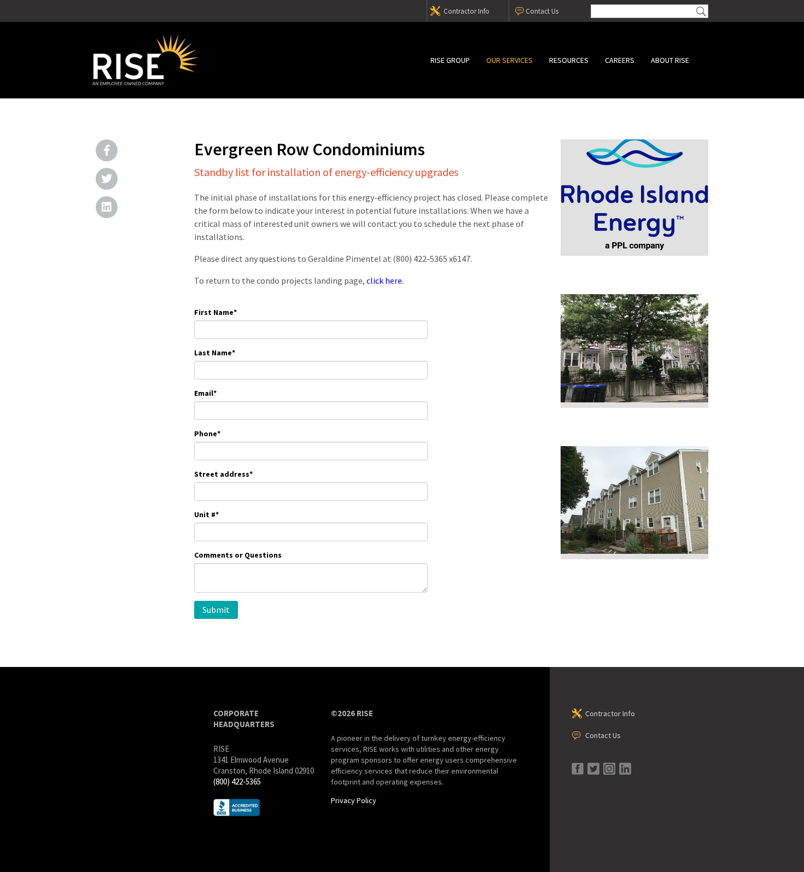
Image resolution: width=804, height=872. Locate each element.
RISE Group (450, 60)
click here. (385, 280)
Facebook (107, 150)
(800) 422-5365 (237, 781)
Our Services (509, 60)
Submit (701, 11)
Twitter (107, 179)
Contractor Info (467, 11)
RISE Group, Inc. (186, 60)
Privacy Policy (353, 800)
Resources (569, 60)
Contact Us (542, 11)
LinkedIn (107, 207)
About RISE (670, 60)
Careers (619, 60)
